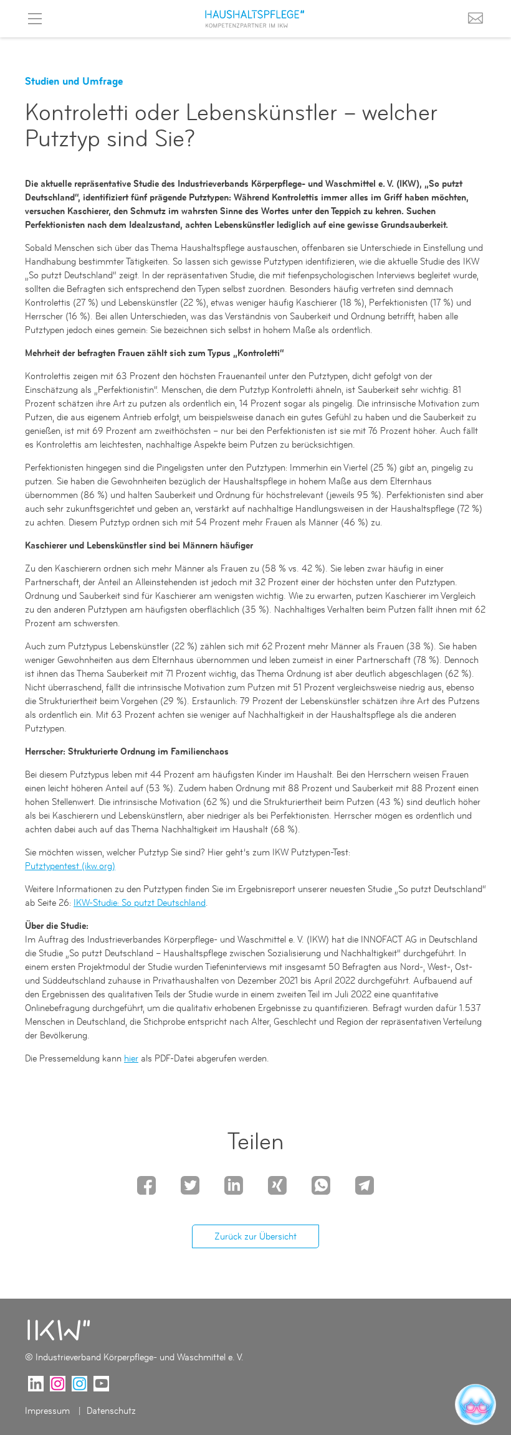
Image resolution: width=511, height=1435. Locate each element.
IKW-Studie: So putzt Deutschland (140, 902)
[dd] (59, 1330)
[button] (146, 1184)
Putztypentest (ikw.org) (70, 865)
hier (131, 1058)
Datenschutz (111, 1410)
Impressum (48, 1410)
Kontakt (475, 18)
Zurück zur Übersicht (255, 1236)
